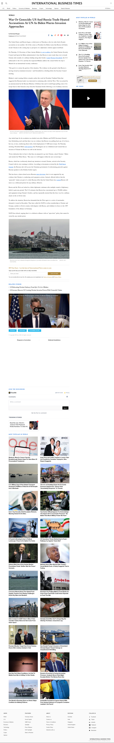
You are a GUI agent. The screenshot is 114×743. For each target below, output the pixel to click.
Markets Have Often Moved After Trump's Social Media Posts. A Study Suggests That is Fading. (54, 566)
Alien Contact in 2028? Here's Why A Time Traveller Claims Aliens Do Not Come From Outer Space (22, 620)
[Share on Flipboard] (58, 35)
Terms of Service (48, 277)
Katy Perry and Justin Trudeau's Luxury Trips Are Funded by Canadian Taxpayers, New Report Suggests (54, 459)
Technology (49, 8)
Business (34, 8)
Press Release (28, 727)
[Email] (64, 35)
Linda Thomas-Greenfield (54, 58)
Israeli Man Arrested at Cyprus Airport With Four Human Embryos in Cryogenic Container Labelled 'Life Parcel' (54, 702)
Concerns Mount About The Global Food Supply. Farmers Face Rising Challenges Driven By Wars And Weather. (21, 593)
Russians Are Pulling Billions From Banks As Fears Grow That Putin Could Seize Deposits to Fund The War (54, 593)
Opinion (56, 8)
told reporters (29, 147)
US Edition (107, 8)
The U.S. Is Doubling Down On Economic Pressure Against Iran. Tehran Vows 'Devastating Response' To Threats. (53, 486)
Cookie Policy (49, 727)
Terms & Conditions (51, 722)
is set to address (46, 52)
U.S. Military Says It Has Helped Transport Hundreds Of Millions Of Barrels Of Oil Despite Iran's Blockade (23, 486)
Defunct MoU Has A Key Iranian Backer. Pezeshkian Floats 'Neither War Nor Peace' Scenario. (22, 566)
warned (58, 180)
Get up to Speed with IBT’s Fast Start (91, 76)
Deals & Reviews (65, 8)
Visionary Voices (29, 716)
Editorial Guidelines (54, 340)
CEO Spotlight (28, 730)
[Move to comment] (67, 35)
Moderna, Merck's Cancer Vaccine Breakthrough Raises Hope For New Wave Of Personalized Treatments (23, 459)
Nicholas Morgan (15, 34)
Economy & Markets (24, 8)
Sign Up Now (92, 80)
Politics (14, 8)
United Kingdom (71, 724)
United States (71, 727)
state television (40, 174)
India (69, 719)
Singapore (70, 722)
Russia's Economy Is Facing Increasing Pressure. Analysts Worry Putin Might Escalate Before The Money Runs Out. (52, 675)
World (8, 8)
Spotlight (27, 724)
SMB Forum (28, 722)
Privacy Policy (57, 277)
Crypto (41, 8)
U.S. (3, 8)
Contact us (49, 719)
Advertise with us (50, 730)
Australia (70, 716)
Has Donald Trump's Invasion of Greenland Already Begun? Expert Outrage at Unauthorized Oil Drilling (54, 647)
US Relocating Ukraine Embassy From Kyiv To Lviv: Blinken (29, 287)
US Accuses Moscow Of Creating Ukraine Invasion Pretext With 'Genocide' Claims (36, 290)
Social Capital (28, 719)
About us (48, 716)
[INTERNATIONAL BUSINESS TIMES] (57, 3)
